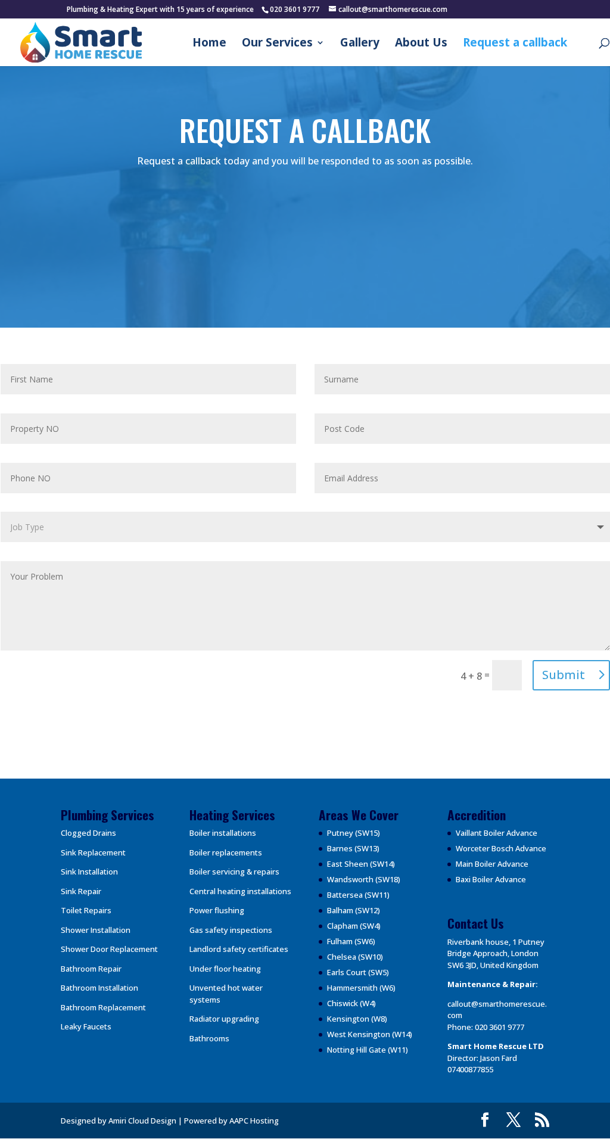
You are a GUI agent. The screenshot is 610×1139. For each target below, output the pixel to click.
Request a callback (515, 44)
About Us (421, 44)
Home (209, 44)
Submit (563, 675)
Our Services (277, 44)
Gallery (359, 44)
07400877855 (470, 1069)
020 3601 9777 (499, 1027)
